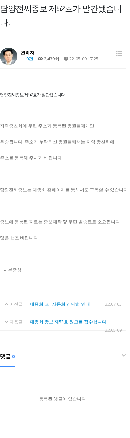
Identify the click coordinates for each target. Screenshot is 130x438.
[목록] (119, 54)
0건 (29, 59)
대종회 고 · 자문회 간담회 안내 (60, 304)
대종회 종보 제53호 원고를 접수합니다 (68, 322)
